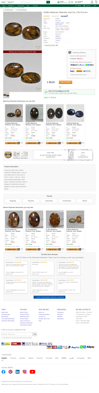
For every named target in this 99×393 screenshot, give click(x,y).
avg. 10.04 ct (59, 24)
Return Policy (24, 312)
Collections (60, 312)
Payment (31, 201)
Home (3, 5)
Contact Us (42, 316)
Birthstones (5, 316)
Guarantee (49, 201)
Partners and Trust (44, 318)
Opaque (57, 36)
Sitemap (59, 316)
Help (28, 5)
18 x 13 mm (58, 26)
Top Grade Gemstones (8, 318)
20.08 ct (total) (59, 23)
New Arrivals (21, 5)
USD (95, 5)
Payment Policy (24, 314)
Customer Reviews (44, 314)
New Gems (5, 312)
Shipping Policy (24, 316)
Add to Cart (65, 82)
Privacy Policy (24, 318)
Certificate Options (50, 45)
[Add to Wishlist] (60, 87)
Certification (67, 201)
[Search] (48, 2)
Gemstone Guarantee (26, 323)
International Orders (26, 325)
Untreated (58, 38)
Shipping (13, 201)
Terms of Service (25, 321)
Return (85, 201)
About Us (41, 312)
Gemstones (11, 5)
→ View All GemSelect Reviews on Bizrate (49, 297)
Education (35, 5)
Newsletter (60, 318)
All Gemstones (6, 314)
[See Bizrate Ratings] (64, 16)
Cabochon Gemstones (8, 321)
